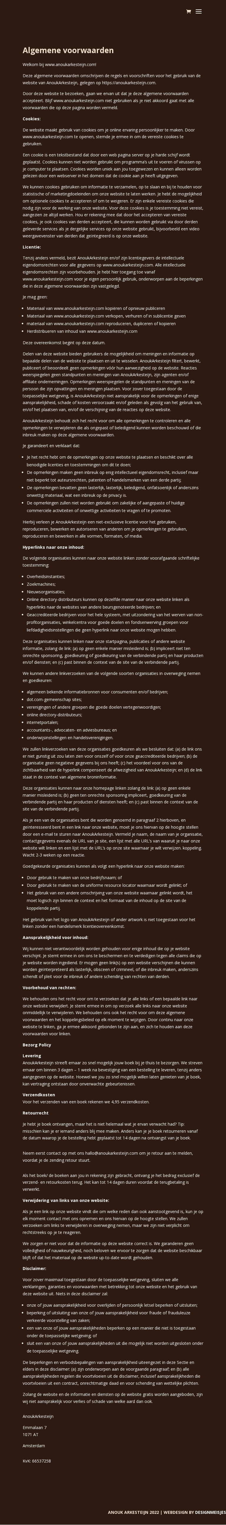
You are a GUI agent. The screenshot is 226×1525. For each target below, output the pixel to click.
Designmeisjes (210, 1512)
